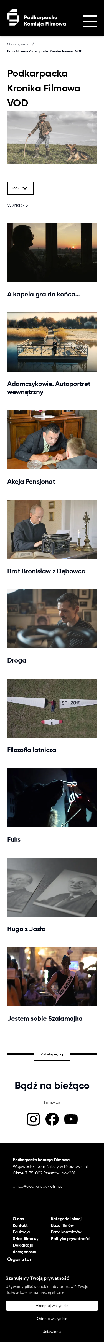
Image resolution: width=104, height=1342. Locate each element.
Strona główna (18, 44)
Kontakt (20, 1226)
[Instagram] (33, 1119)
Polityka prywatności (70, 1239)
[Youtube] (71, 1119)
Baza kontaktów (66, 1232)
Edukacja (21, 1232)
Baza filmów (62, 1226)
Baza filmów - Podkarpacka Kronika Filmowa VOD (45, 51)
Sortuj (16, 188)
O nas (18, 1219)
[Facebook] (52, 1119)
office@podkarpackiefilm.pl (38, 1186)
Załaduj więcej (52, 1054)
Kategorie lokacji (66, 1219)
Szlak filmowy (26, 1239)
